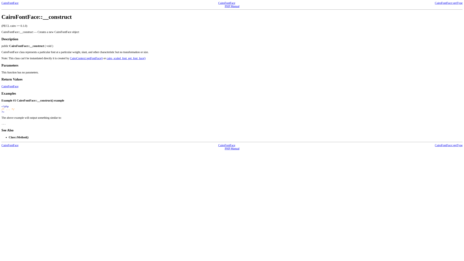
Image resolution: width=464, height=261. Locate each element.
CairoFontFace (9, 3)
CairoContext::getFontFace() (86, 58)
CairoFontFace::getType (449, 3)
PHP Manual (232, 6)
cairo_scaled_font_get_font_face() (126, 58)
